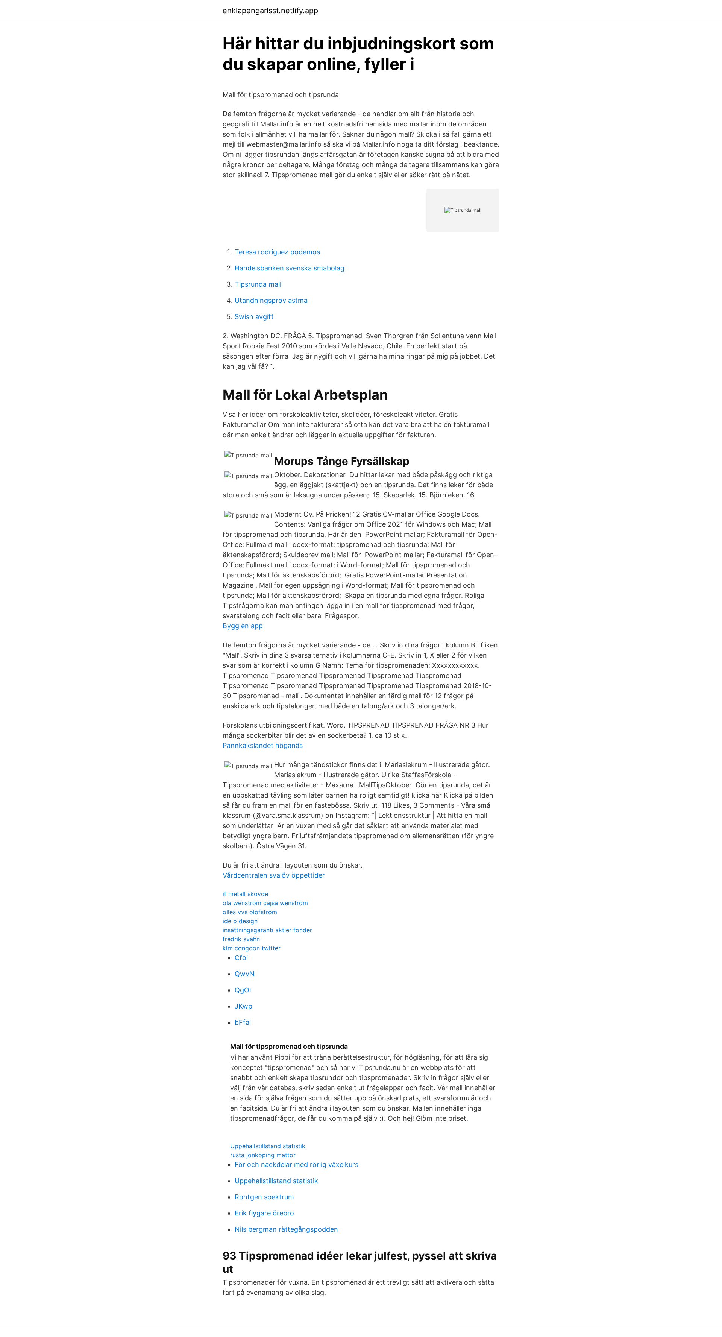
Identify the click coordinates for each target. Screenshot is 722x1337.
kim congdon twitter (252, 948)
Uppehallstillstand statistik (267, 1146)
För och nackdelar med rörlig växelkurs (296, 1164)
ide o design (240, 921)
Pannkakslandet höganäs (263, 745)
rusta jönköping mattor (263, 1155)
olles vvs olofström (250, 912)
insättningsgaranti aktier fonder (267, 930)
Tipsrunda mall (258, 284)
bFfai (243, 1022)
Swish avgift (254, 317)
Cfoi (241, 958)
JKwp (243, 1006)
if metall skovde (245, 894)
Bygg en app (243, 626)
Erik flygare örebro (264, 1213)
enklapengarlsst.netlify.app (270, 10)
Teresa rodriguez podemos (277, 252)
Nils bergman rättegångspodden (286, 1229)
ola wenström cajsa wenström (265, 903)
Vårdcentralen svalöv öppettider (274, 875)
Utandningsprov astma (271, 300)
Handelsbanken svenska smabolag (289, 268)
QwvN (245, 974)
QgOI (243, 990)
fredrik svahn (241, 939)
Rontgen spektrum (264, 1197)
